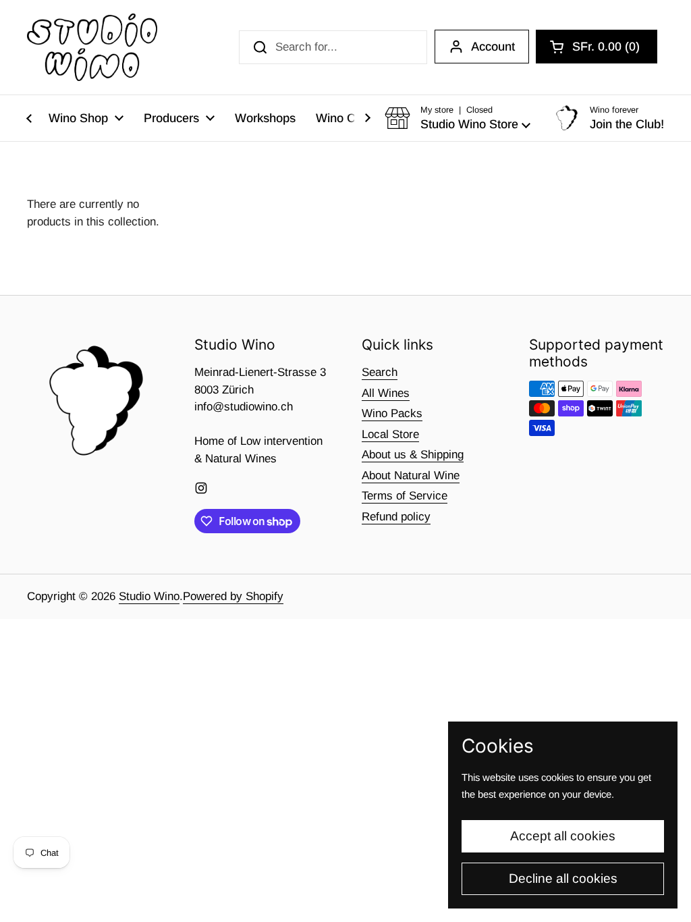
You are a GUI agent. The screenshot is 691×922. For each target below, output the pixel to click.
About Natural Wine (411, 475)
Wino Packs (392, 413)
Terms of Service (404, 495)
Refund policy (396, 516)
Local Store (390, 434)
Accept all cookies (562, 836)
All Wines (386, 393)
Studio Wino (149, 596)
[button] (596, 46)
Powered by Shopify (233, 596)
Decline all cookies (563, 878)
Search (379, 372)
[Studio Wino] (92, 47)
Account (493, 46)
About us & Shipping (413, 454)
